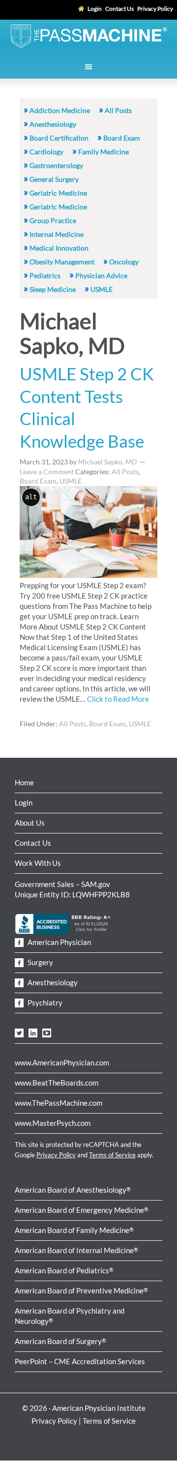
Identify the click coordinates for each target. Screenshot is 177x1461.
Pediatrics (45, 275)
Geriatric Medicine (58, 193)
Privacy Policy (56, 1155)
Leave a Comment (47, 471)
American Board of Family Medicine (74, 1230)
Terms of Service (112, 1155)
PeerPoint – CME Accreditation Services (80, 1361)
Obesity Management (62, 262)
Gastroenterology (56, 165)
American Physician (58, 942)
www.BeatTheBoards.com (56, 1082)
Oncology (124, 262)
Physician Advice (101, 275)
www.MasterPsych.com (52, 1122)
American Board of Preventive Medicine (81, 1290)
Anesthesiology (53, 124)
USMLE (101, 289)
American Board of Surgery (60, 1341)
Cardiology (46, 151)
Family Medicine (103, 151)
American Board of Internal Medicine (76, 1250)
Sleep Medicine (53, 289)
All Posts (118, 110)
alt (31, 497)
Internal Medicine (57, 234)
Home (24, 782)
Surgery (39, 962)
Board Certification (59, 138)
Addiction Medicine (60, 110)
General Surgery (54, 179)
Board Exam (121, 138)
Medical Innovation (59, 248)
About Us (30, 822)
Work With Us (38, 863)
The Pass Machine (88, 35)
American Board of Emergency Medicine (81, 1209)
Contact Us (33, 842)
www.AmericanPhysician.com (62, 1062)
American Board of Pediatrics (64, 1270)
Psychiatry (44, 1002)
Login (23, 802)
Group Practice (53, 220)
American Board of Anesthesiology (73, 1189)
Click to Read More (118, 698)
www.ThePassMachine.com (58, 1102)
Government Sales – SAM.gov (62, 884)
